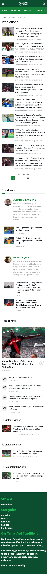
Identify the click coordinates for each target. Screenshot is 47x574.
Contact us (6, 504)
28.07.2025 (38, 52)
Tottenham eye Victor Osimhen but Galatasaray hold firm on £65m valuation (28, 429)
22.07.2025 (38, 80)
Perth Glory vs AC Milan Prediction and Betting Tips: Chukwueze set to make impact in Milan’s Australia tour (29, 46)
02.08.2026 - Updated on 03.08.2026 (26, 434)
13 (28, 178)
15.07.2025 (38, 141)
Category (11, 17)
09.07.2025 (38, 169)
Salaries (5, 525)
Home (4, 11)
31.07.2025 (20, 233)
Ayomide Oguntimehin (25, 39)
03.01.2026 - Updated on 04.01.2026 (26, 456)
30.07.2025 (20, 246)
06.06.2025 (20, 310)
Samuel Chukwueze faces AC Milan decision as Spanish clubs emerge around (28, 475)
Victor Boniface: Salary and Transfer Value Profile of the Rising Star (18, 364)
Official (28, 11)
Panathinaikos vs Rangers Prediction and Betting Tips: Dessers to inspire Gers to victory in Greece (29, 59)
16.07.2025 (38, 125)
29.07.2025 (38, 39)
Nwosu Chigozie (21, 257)
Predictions (21, 17)
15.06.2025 (20, 295)
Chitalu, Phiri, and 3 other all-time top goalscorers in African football (29, 240)
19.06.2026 (18, 481)
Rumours (40, 11)
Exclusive (15, 11)
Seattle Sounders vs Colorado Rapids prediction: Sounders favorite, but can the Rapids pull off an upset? (30, 148)
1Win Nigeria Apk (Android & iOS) (21, 378)
